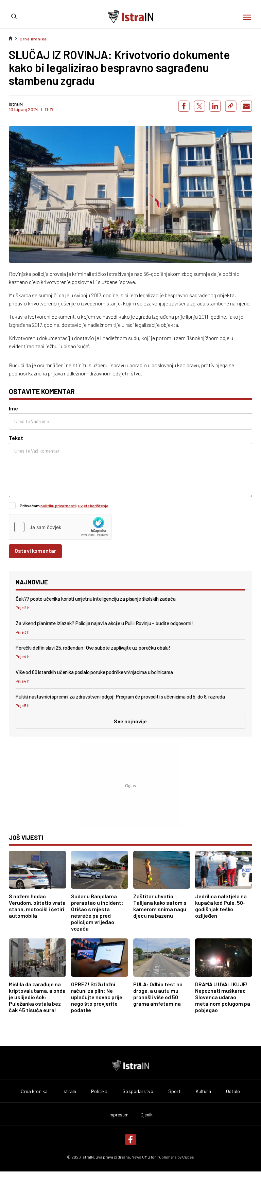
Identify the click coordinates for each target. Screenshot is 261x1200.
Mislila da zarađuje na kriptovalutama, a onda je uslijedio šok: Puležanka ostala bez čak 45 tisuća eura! (37, 997)
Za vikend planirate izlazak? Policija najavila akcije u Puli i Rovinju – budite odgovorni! (104, 623)
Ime (13, 408)
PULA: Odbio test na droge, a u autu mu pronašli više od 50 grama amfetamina (157, 994)
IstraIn (69, 1091)
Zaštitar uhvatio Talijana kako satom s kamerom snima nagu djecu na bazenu (160, 906)
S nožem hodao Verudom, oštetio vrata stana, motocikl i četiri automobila (37, 906)
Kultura (203, 1091)
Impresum (118, 1114)
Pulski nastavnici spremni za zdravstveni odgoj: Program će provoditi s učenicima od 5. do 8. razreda (120, 696)
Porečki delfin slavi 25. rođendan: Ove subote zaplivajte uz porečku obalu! (93, 648)
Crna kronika (33, 38)
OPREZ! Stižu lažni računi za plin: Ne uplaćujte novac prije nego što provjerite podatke (96, 997)
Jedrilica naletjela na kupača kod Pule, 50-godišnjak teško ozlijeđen (221, 906)
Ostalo (233, 1091)
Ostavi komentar (35, 550)
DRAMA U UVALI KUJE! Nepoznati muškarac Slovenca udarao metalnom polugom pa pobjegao (222, 997)
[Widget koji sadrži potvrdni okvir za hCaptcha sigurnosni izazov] (60, 527)
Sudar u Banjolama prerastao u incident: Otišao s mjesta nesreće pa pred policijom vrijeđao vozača (97, 912)
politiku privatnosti (58, 505)
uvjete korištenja (93, 505)
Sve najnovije (130, 721)
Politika (99, 1091)
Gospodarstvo (137, 1091)
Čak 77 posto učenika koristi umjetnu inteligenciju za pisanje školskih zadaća (95, 599)
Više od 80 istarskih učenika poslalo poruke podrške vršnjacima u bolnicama (94, 672)
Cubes (188, 1156)
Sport (174, 1091)
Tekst (16, 438)
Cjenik (146, 1114)
